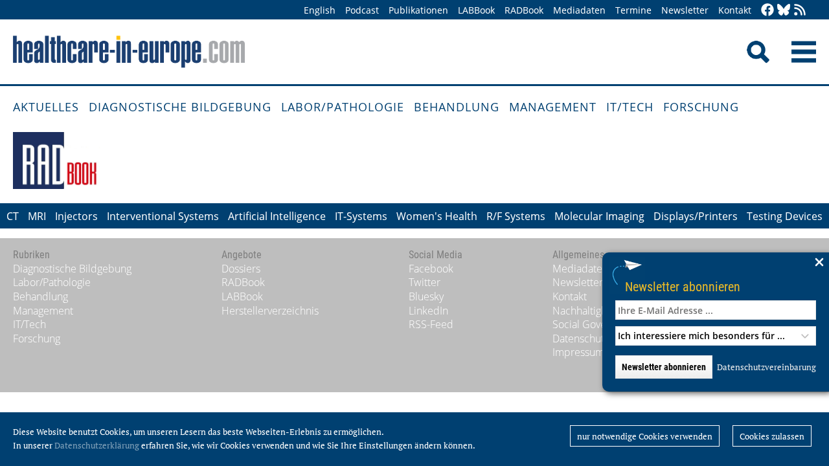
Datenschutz (580, 338)
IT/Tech (629, 107)
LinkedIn (428, 311)
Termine (633, 10)
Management (552, 107)
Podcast (362, 10)
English (319, 10)
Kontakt (734, 10)
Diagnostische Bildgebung (180, 107)
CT (12, 216)
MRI (37, 216)
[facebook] (767, 10)
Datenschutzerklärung (96, 445)
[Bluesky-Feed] (783, 10)
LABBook (476, 10)
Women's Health (436, 216)
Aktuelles (46, 107)
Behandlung (456, 107)
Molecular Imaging (599, 216)
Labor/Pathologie (342, 107)
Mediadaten (579, 10)
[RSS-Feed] (799, 10)
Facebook (431, 268)
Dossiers (240, 268)
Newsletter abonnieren (682, 286)
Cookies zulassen (772, 436)
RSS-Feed (431, 324)
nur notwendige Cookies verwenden (644, 436)
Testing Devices (785, 216)
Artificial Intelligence (277, 216)
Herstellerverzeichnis (270, 311)
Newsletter (685, 10)
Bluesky (426, 296)
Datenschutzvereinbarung (766, 367)
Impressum (578, 352)
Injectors (76, 216)
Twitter (424, 282)
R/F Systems (515, 216)
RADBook (524, 10)
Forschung (701, 107)
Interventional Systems (163, 216)
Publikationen (418, 10)
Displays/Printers (695, 216)
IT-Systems (361, 216)
